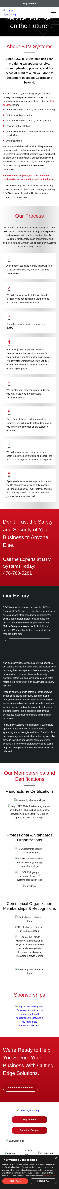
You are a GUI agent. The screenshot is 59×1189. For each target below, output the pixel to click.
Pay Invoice (29, 3)
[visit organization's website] (29, 1025)
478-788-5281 (17, 573)
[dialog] (29, 1172)
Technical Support (30, 1130)
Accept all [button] (15, 1181)
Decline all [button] (43, 1181)
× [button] (56, 1158)
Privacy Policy (49, 1176)
